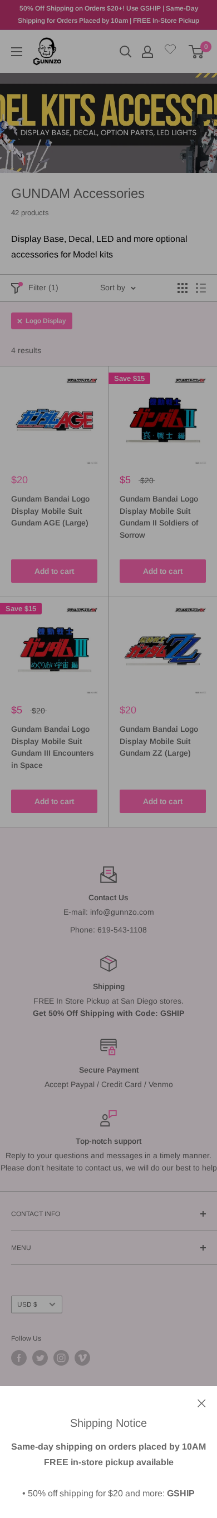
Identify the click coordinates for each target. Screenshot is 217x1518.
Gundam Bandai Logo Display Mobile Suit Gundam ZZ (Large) (159, 741)
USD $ (27, 1304)
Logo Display (46, 321)
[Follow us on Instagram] (61, 1358)
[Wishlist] (170, 51)
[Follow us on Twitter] (40, 1358)
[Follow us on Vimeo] (82, 1358)
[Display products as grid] (182, 288)
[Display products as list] (201, 288)
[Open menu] (16, 51)
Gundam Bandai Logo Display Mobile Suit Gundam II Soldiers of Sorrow (159, 516)
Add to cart (54, 571)
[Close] (202, 1402)
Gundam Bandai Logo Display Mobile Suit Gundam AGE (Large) (50, 510)
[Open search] (126, 52)
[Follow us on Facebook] (19, 1358)
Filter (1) (43, 287)
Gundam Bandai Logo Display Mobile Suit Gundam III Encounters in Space (52, 747)
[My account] (147, 52)
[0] (197, 51)
